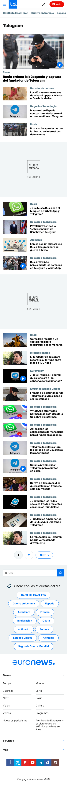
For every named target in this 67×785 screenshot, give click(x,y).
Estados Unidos (22, 637)
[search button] (60, 572)
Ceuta (46, 620)
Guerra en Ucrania (42, 12)
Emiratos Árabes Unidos (45, 388)
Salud (39, 698)
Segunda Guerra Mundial (33, 646)
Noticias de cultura (42, 88)
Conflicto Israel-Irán (15, 12)
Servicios (8, 740)
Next (43, 554)
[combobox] (33, 572)
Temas (7, 675)
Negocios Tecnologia (43, 106)
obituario (23, 629)
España (61, 12)
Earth (39, 690)
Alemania (36, 239)
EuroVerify (37, 370)
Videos (7, 712)
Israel (33, 334)
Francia (44, 612)
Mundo (40, 683)
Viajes (6, 705)
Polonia (44, 629)
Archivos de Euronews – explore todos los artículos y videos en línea (49, 725)
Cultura (40, 705)
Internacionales (40, 352)
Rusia (6, 72)
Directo (56, 4)
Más (5, 749)
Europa (7, 683)
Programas (42, 712)
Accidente (24, 612)
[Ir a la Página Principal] (13, 4)
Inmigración (24, 620)
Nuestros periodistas (15, 720)
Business (8, 690)
